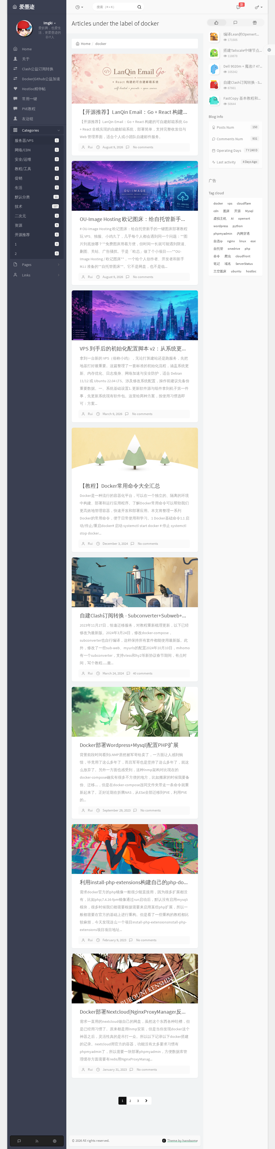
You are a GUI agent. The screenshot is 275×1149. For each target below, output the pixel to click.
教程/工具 (36, 168)
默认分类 (36, 197)
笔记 (217, 264)
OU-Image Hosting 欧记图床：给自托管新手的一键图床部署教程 (154, 219)
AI (232, 218)
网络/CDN (36, 149)
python (238, 226)
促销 (36, 178)
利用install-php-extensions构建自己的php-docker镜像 (142, 882)
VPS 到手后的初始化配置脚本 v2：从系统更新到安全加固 (147, 348)
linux (242, 241)
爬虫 (228, 256)
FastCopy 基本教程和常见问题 (248, 98)
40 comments (142, 673)
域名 (228, 264)
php (247, 249)
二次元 (36, 215)
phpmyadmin (223, 233)
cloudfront (243, 256)
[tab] (216, 22)
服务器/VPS (36, 140)
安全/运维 (36, 159)
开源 (237, 211)
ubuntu (236, 271)
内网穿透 (243, 233)
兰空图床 (220, 271)
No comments (142, 147)
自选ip (218, 241)
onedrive (234, 249)
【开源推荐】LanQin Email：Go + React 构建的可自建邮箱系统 (153, 111)
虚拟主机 (220, 218)
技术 (36, 206)
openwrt (244, 218)
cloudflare (244, 203)
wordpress (221, 226)
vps (229, 203)
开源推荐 (36, 234)
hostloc (251, 271)
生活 (36, 187)
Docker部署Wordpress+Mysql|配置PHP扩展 (129, 745)
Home (86, 43)
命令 (217, 256)
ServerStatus (244, 264)
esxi (253, 241)
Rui (90, 147)
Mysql (249, 211)
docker (218, 203)
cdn (216, 211)
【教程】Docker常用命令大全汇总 (120, 485)
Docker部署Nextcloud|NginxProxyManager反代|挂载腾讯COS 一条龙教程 (163, 1011)
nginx (231, 241)
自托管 (218, 249)
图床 (226, 211)
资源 (36, 225)
